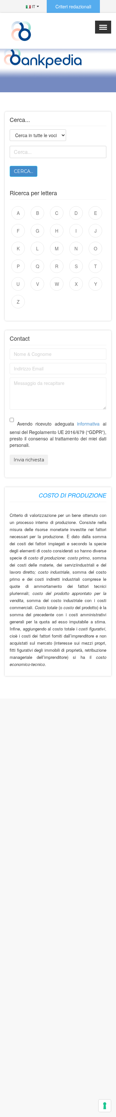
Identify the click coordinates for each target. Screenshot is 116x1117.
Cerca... (23, 171)
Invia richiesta (29, 460)
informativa (88, 423)
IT (33, 6)
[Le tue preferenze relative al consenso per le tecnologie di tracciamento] (105, 1106)
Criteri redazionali (73, 6)
